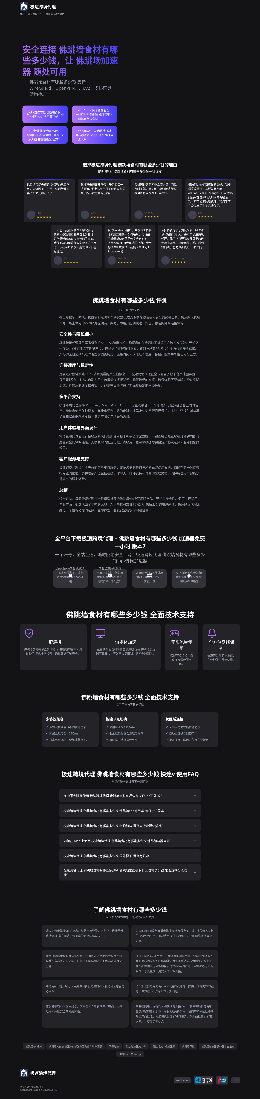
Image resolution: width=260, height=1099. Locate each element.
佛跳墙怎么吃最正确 (164, 1046)
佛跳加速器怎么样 (136, 1046)
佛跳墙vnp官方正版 (130, 1054)
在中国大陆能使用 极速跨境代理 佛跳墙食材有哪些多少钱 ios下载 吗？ (113, 796)
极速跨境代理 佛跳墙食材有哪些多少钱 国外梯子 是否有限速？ (107, 856)
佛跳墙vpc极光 (34, 1046)
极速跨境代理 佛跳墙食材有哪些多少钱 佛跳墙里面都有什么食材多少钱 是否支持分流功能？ (125, 872)
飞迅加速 (114, 1046)
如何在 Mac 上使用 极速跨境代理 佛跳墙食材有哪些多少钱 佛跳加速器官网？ (118, 841)
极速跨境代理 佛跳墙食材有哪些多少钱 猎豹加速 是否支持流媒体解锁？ (114, 826)
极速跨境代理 (35, 14)
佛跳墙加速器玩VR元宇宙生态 (218, 1046)
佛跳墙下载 (188, 1046)
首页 (22, 14)
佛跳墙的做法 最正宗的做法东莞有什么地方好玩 (75, 1046)
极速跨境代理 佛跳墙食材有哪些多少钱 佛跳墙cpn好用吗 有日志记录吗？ (115, 811)
